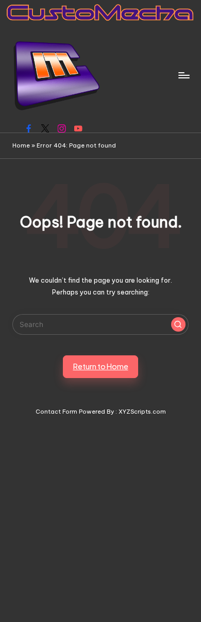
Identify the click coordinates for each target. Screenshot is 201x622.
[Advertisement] (100, 517)
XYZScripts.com (142, 411)
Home (21, 145)
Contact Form (56, 411)
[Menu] (183, 75)
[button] (178, 324)
